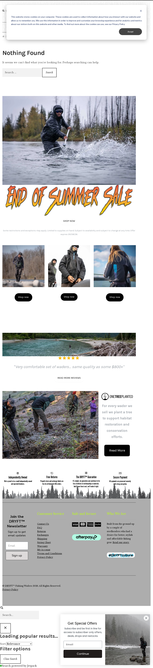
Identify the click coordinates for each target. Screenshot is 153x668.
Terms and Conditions (49, 553)
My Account (43, 550)
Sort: (3, 643)
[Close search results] (5, 628)
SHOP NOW (69, 220)
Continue (83, 654)
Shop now (23, 297)
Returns (41, 531)
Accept (130, 31)
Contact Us (43, 524)
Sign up (17, 555)
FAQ (39, 527)
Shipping (42, 539)
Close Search (10, 658)
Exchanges (43, 535)
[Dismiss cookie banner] (141, 11)
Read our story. (121, 542)
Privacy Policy (45, 557)
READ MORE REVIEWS (69, 377)
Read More (117, 450)
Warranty (42, 546)
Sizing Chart (44, 542)
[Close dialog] (146, 618)
